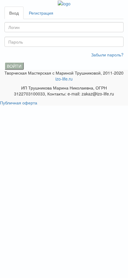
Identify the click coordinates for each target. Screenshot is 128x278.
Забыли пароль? (107, 55)
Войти (14, 66)
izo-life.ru (64, 79)
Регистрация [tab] (41, 13)
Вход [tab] (14, 13)
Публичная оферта (18, 103)
